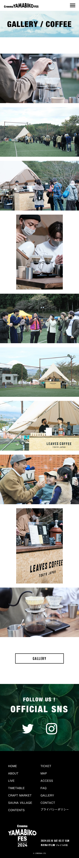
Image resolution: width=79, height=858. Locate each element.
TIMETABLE (16, 788)
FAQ (44, 788)
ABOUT (13, 773)
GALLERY (39, 658)
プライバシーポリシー (55, 809)
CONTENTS (16, 810)
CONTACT (48, 803)
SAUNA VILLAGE (20, 803)
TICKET (46, 766)
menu (72, 5)
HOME (12, 766)
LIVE (11, 781)
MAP (44, 773)
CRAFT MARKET (20, 795)
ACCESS (47, 781)
